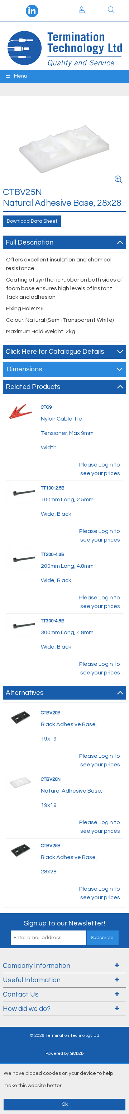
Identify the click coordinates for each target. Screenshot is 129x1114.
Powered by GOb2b (64, 1053)
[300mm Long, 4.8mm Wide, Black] (20, 625)
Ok (65, 1104)
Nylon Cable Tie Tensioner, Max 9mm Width (67, 433)
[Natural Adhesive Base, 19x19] (20, 781)
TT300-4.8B (52, 620)
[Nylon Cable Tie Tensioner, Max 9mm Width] (20, 411)
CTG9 (46, 407)
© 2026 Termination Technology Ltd (64, 1035)
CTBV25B (51, 845)
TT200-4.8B (52, 554)
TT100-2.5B (52, 488)
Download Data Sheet (32, 221)
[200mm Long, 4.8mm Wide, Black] (20, 558)
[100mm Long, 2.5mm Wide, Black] (20, 492)
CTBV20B (51, 712)
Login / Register (81, 11)
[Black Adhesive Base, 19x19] (20, 717)
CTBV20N (51, 779)
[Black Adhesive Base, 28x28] (20, 850)
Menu (20, 76)
